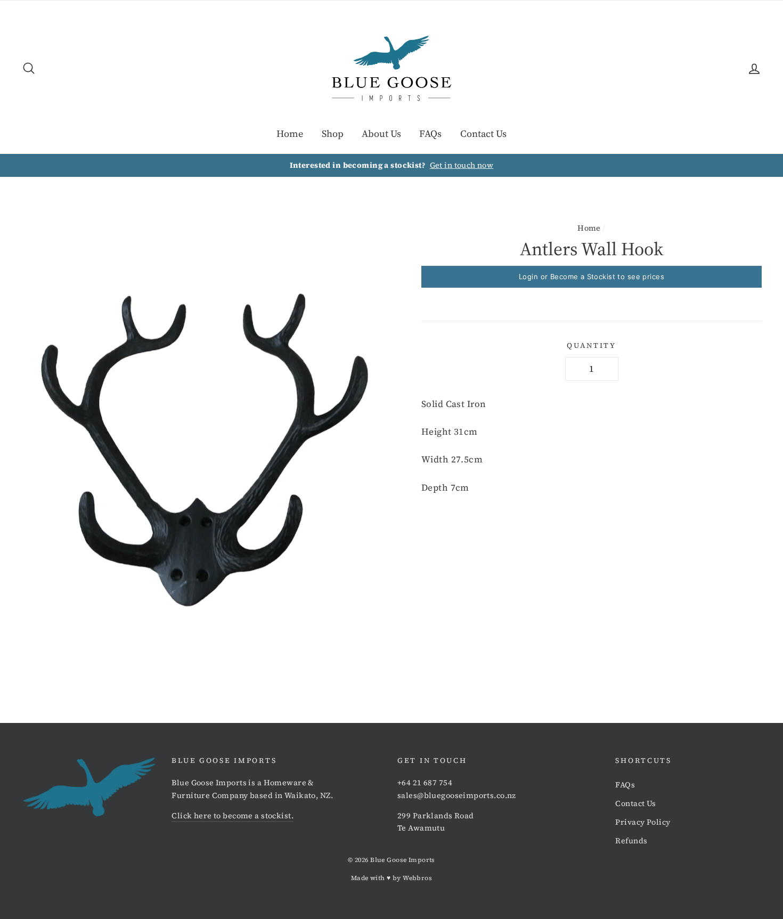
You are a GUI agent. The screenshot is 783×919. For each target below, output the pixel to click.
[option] (391, 165)
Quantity (591, 345)
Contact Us (483, 133)
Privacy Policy (642, 822)
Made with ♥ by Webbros (391, 878)
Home (289, 133)
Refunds (631, 840)
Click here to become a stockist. (232, 815)
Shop (333, 133)
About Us (381, 133)
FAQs (430, 133)
